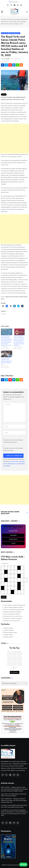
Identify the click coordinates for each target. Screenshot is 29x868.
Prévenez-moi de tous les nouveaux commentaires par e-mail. (13, 441)
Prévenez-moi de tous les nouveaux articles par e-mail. (13, 449)
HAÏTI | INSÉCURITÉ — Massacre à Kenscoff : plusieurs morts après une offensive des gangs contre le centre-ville (14, 800)
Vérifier (4, 597)
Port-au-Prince (13, 539)
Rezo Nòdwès (6, 58)
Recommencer (15, 672)
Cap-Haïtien (13, 535)
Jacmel (13, 543)
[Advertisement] (14, 138)
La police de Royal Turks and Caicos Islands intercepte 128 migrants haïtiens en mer (6, 361)
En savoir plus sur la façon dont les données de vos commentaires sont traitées (14, 464)
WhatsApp (23, 864)
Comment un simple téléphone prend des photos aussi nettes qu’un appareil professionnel (14, 806)
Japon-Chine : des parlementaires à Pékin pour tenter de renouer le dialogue (13, 794)
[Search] (27, 12)
